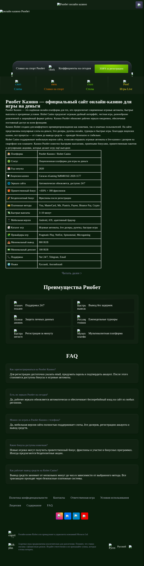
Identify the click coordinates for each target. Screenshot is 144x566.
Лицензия (15, 505)
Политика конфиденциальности (28, 497)
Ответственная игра (83, 497)
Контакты (59, 497)
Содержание (34, 505)
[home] (72, 5)
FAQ (50, 505)
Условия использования (114, 497)
